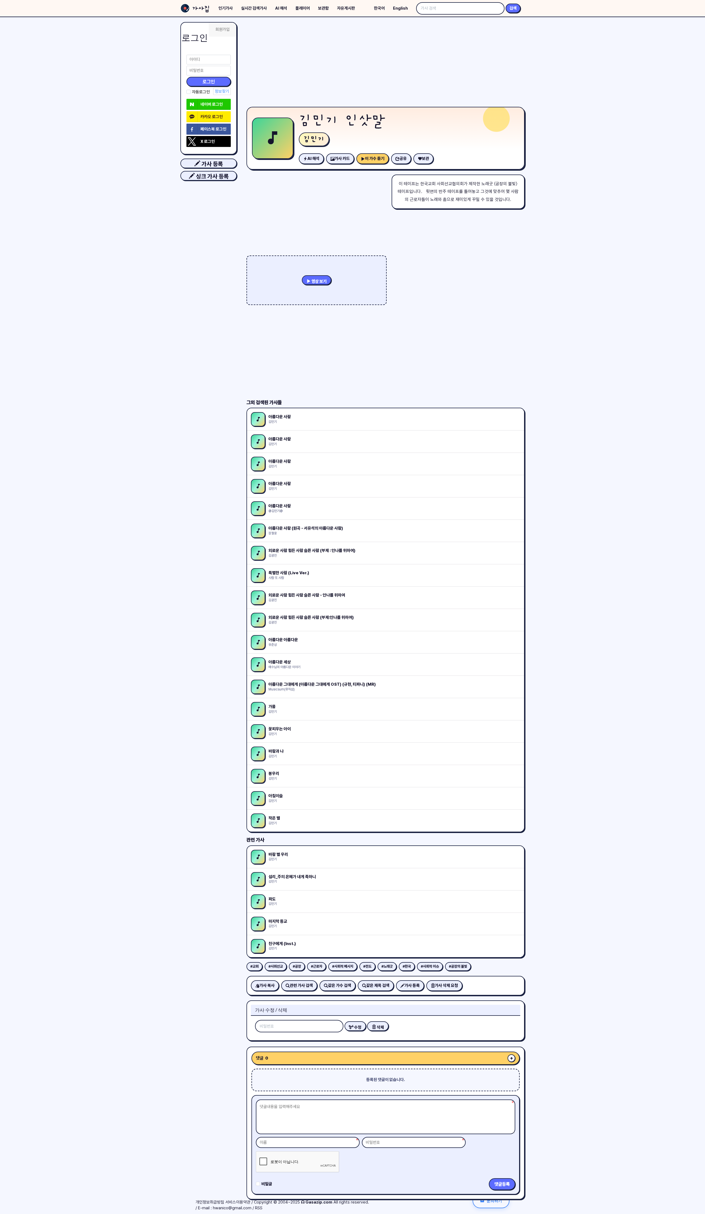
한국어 (379, 8)
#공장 (297, 966)
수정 (357, 1027)
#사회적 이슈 (430, 966)
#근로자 (316, 966)
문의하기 (494, 1200)
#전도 (367, 966)
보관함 (323, 8)
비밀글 (266, 1184)
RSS (258, 1207)
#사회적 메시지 (342, 966)
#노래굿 (387, 966)
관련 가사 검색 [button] (301, 985)
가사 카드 (342, 158)
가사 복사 (267, 985)
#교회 (254, 966)
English (400, 8)
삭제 (380, 1027)
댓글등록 (502, 1184)
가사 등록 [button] (211, 163)
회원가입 (222, 29)
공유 (403, 158)
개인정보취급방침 (210, 1202)
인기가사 (225, 8)
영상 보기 (319, 281)
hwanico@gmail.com (232, 1207)
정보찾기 (222, 91)
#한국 (407, 966)
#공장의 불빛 (458, 966)
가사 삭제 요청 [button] (446, 985)
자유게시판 (346, 8)
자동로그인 (201, 91)
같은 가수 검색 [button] (339, 985)
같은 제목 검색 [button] (377, 985)
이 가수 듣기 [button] (374, 158)
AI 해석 (281, 8)
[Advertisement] (385, 63)
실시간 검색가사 (254, 8)
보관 (425, 158)
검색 (513, 8)
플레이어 (302, 8)
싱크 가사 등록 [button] (212, 176)
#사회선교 (276, 966)
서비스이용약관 (237, 1202)
